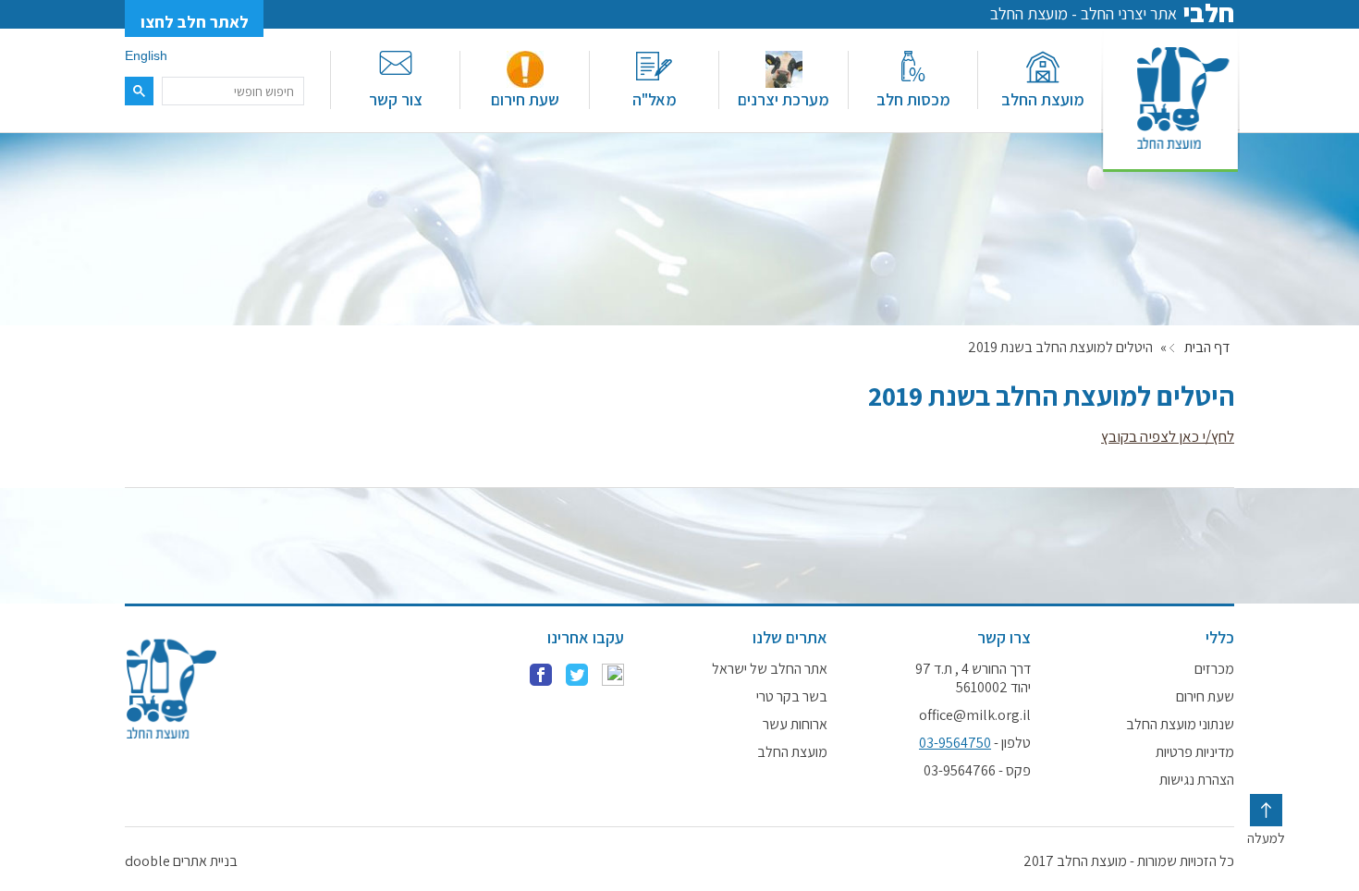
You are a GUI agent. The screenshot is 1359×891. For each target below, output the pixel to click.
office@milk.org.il (975, 715)
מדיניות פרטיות (1195, 752)
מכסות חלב (913, 99)
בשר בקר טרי (791, 697)
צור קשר (395, 99)
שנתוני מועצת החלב (1180, 724)
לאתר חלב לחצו (195, 21)
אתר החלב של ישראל (769, 669)
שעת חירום (525, 99)
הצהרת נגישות (1196, 780)
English (146, 55)
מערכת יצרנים (783, 99)
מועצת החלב (1042, 99)
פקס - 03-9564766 (977, 771)
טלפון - (975, 743)
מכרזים (1214, 669)
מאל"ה (654, 99)
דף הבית (1207, 347)
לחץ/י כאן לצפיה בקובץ (1167, 436)
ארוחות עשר (795, 724)
